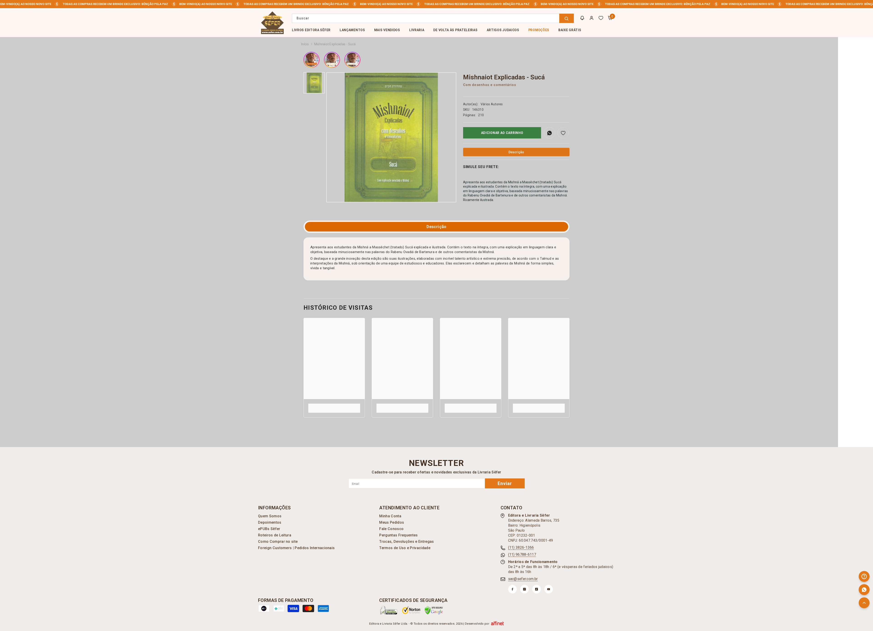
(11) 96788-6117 (522, 554)
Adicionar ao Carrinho (502, 133)
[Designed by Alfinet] (497, 624)
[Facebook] (512, 589)
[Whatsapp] (864, 589)
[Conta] (591, 18)
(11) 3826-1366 (521, 547)
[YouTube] (548, 589)
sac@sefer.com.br (523, 579)
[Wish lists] (600, 17)
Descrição (436, 226)
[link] (334, 406)
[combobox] (433, 18)
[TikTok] (536, 589)
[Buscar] (433, 18)
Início (305, 44)
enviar (505, 483)
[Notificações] (582, 17)
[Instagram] (524, 589)
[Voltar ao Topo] (864, 602)
